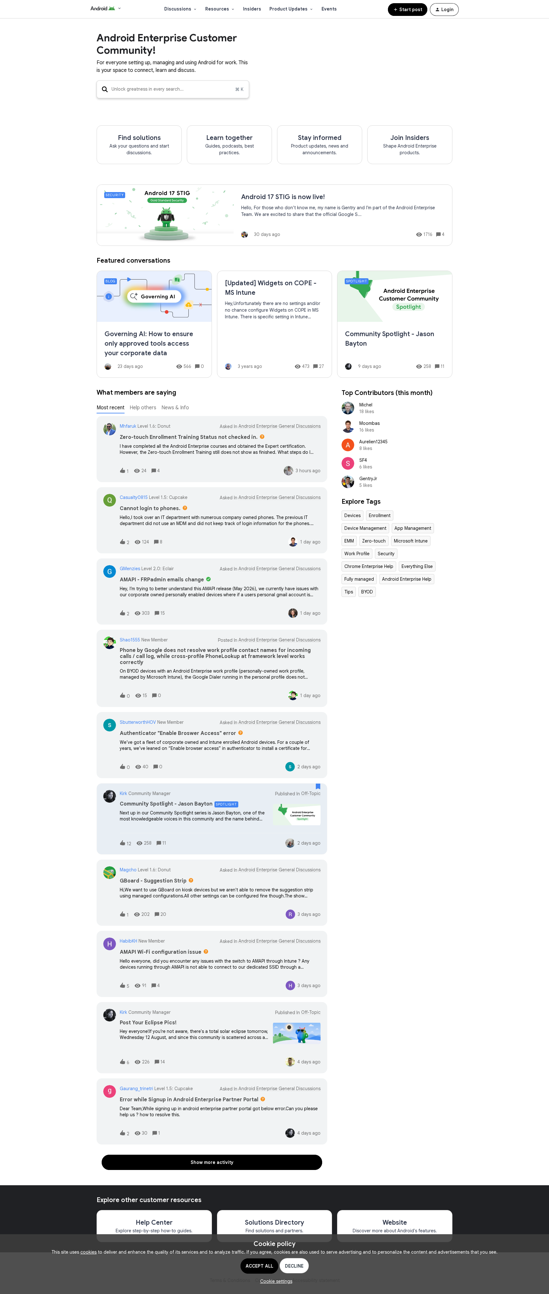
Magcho (128, 870)
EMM (349, 541)
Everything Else (417, 566)
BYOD (367, 592)
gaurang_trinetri (136, 1088)
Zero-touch (374, 541)
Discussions (177, 9)
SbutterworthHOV (138, 722)
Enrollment (379, 515)
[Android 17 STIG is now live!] (274, 215)
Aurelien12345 (373, 442)
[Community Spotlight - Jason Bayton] (394, 324)
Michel (365, 405)
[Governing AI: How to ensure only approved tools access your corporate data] (154, 324)
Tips (348, 592)
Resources (217, 9)
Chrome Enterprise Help (368, 566)
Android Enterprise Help (406, 579)
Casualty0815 (134, 497)
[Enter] (102, 89)
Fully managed (359, 579)
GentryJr (368, 478)
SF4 (363, 460)
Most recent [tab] (111, 408)
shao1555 (130, 640)
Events (329, 9)
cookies (88, 1252)
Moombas (369, 423)
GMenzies (130, 568)
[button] (274, 1281)
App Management (413, 528)
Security (386, 554)
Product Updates (288, 9)
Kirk (123, 793)
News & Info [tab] (175, 408)
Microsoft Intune (411, 541)
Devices (352, 515)
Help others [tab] (143, 408)
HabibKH (128, 941)
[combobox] (173, 89)
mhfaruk (128, 426)
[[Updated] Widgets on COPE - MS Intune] (274, 324)
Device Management (365, 528)
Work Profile (356, 554)
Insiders (252, 9)
